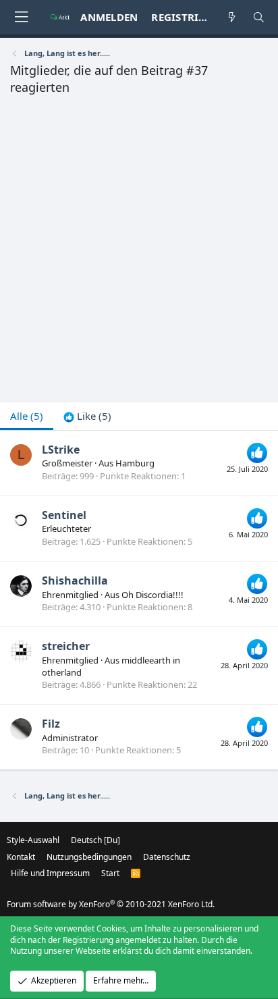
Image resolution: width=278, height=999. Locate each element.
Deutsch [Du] (95, 840)
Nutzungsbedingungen (89, 857)
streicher (66, 646)
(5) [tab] (26, 416)
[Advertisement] (139, 252)
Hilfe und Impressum (50, 873)
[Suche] (259, 17)
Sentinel (64, 515)
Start (110, 873)
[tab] (87, 416)
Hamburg (135, 463)
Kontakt (21, 857)
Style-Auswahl (33, 840)
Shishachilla (75, 580)
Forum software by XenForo (111, 904)
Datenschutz (166, 857)
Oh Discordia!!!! (152, 595)
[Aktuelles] (232, 17)
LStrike (61, 449)
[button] (21, 17)
